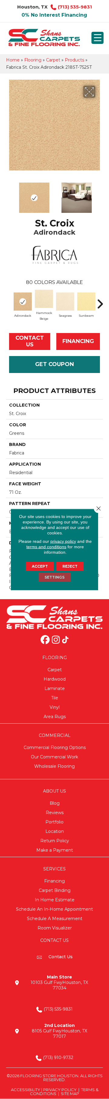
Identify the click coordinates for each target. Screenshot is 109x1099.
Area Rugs (55, 716)
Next (100, 195)
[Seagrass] (65, 301)
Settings (54, 577)
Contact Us (29, 341)
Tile (54, 698)
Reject (70, 566)
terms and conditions (46, 546)
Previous (9, 195)
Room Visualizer (55, 928)
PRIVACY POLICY (60, 1089)
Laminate (55, 688)
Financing (54, 881)
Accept (40, 566)
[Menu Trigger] (97, 38)
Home (13, 60)
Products (74, 60)
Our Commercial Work (54, 757)
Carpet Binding (55, 890)
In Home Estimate (54, 900)
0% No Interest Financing (54, 15)
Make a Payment (54, 850)
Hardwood (55, 679)
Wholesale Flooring (54, 766)
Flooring (32, 60)
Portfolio (54, 822)
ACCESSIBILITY (25, 1089)
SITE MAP (70, 1093)
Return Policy (54, 840)
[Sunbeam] (86, 301)
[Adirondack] (22, 301)
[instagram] (55, 640)
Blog (55, 803)
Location (54, 831)
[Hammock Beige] (43, 298)
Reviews (55, 812)
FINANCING (78, 341)
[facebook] (45, 640)
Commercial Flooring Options (55, 747)
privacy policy (63, 541)
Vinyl (55, 707)
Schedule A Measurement (54, 918)
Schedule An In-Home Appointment (54, 909)
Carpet (53, 60)
